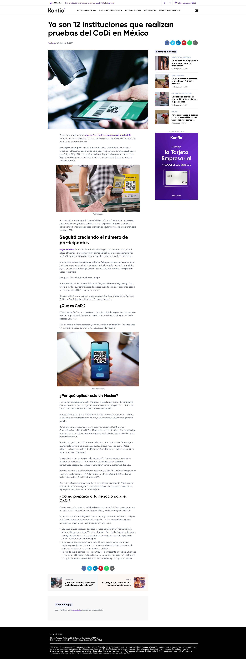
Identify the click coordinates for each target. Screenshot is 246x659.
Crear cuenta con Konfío (170, 10)
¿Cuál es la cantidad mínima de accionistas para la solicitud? (80, 583)
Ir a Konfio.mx (150, 10)
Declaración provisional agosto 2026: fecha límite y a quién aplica (105, 3)
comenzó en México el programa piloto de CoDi (108, 135)
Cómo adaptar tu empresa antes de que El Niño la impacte (184, 81)
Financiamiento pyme (86, 10)
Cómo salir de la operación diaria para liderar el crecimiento (185, 63)
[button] (164, 3)
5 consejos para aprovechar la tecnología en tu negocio (116, 583)
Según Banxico (67, 249)
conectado (76, 610)
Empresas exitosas (133, 10)
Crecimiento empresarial (110, 10)
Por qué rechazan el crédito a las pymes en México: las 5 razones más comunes (185, 117)
